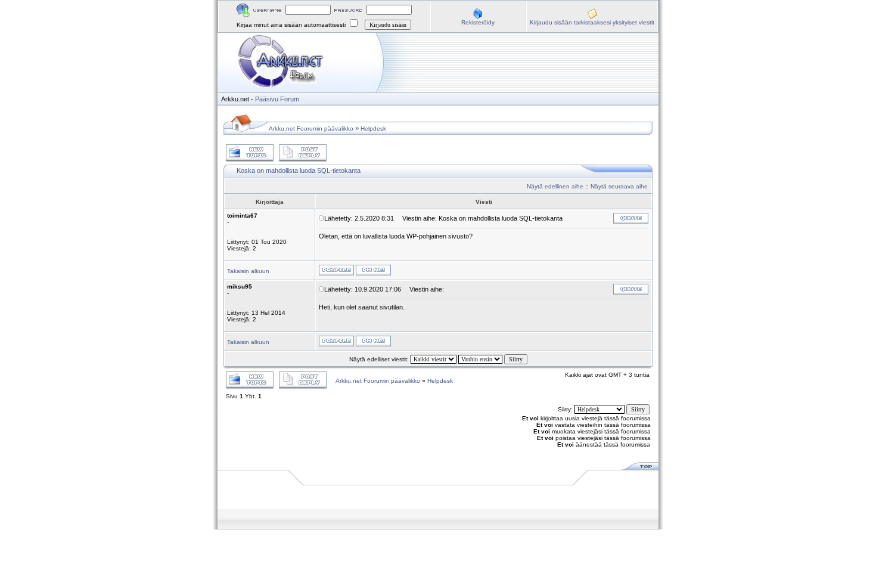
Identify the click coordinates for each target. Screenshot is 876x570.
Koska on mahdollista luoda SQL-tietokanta (299, 170)
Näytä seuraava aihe (619, 186)
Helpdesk (373, 128)
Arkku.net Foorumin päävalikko (311, 128)
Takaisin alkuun (248, 271)
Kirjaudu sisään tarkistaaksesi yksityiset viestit (592, 22)
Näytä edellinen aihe (555, 186)
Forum (289, 99)
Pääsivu (266, 99)
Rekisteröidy (478, 22)
